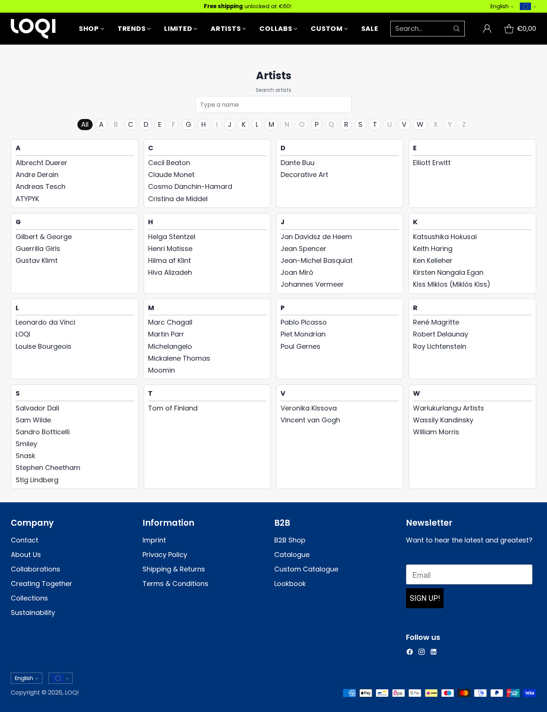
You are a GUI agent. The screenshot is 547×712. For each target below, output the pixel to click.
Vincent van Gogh (310, 420)
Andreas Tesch (40, 186)
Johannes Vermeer (312, 284)
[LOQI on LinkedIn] (433, 653)
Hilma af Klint (169, 260)
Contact (24, 540)
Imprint (154, 540)
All (85, 124)
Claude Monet (171, 174)
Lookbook (290, 583)
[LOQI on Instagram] (421, 653)
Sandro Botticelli (43, 431)
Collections (29, 598)
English (499, 6)
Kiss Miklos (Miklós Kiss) (451, 284)
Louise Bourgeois (43, 346)
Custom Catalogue (306, 569)
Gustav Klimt (37, 260)
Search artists (273, 90)
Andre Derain (37, 174)
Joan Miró (297, 272)
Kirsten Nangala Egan (448, 272)
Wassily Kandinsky (443, 420)
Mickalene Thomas (179, 358)
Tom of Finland (173, 408)
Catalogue (292, 554)
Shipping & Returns (174, 569)
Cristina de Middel (178, 198)
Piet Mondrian (303, 334)
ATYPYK (27, 198)
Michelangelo (170, 346)
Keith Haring (432, 248)
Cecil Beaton (169, 162)
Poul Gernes (300, 346)
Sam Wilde (33, 420)
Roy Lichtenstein (439, 346)
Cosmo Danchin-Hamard (190, 186)
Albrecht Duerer (41, 162)
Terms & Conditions (175, 583)
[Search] (456, 28)
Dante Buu (297, 162)
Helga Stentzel (171, 236)
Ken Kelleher (432, 260)
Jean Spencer (303, 248)
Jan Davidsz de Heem (316, 236)
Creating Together (41, 583)
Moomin (161, 370)
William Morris (436, 431)
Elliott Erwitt (432, 162)
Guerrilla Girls (38, 248)
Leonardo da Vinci (45, 322)
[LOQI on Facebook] (409, 653)
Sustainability (33, 612)
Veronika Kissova (309, 408)
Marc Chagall (170, 322)
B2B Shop (290, 540)
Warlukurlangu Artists (448, 408)
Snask (25, 455)
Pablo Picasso (304, 322)
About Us (26, 554)
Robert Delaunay (440, 334)
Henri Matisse (170, 248)
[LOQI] (33, 29)
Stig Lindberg (37, 479)
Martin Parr (166, 334)
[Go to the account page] (487, 29)
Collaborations (35, 569)
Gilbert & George (44, 236)
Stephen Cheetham (48, 467)
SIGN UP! (425, 598)
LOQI (23, 334)
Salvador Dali (37, 408)
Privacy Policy (165, 554)
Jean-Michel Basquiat (317, 260)
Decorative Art (304, 174)
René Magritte (436, 322)
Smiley (26, 443)
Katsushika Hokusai (445, 236)
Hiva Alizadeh (170, 272)
